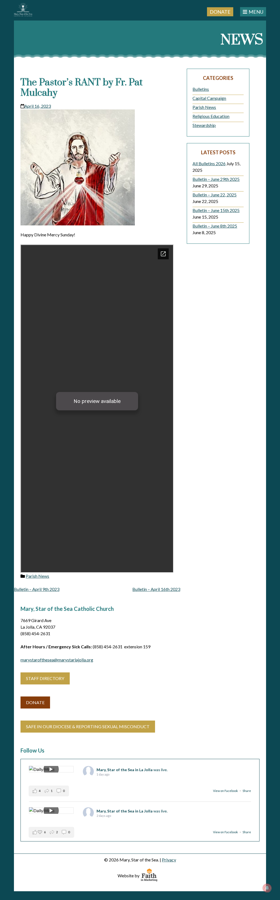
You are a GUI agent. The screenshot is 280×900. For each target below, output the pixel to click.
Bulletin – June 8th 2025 (214, 225)
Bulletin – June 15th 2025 (216, 210)
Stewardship (204, 125)
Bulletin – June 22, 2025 (214, 194)
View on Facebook (225, 790)
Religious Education (210, 116)
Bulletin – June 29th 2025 (216, 179)
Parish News (37, 576)
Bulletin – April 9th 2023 (36, 589)
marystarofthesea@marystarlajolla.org (57, 659)
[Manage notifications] (267, 888)
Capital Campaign (209, 98)
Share (247, 790)
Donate (220, 11)
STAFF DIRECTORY (45, 678)
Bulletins (200, 89)
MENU (256, 12)
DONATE (35, 702)
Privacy (169, 859)
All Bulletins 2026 (209, 163)
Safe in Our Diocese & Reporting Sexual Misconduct (88, 726)
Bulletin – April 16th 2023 (156, 589)
